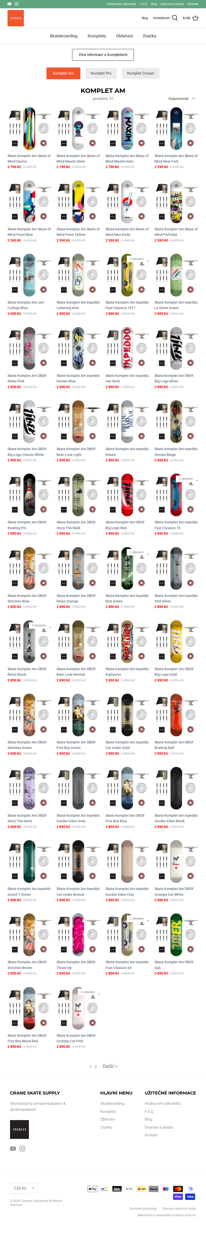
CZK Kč (20, 1188)
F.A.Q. (143, 4)
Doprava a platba (172, 4)
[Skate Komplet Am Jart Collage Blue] (30, 275)
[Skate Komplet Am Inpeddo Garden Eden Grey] (78, 788)
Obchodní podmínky (143, 1208)
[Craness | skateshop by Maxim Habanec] (16, 18)
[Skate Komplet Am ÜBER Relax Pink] (30, 348)
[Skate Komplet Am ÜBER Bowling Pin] (30, 495)
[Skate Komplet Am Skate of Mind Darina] (30, 129)
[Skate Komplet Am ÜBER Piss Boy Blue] (127, 788)
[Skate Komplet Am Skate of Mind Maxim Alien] (78, 129)
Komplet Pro (101, 73)
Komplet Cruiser (140, 73)
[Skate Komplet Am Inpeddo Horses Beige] (176, 422)
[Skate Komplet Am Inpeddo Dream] (127, 422)
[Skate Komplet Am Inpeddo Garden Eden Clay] (127, 861)
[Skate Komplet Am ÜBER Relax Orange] (78, 568)
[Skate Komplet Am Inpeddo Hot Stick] (127, 348)
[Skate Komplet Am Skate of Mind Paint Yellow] (78, 202)
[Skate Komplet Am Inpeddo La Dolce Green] (176, 275)
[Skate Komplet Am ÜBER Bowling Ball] (176, 715)
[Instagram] (16, 4)
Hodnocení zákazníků (121, 4)
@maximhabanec (48, 1103)
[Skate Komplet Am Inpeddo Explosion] (127, 642)
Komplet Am (63, 73)
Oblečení (124, 35)
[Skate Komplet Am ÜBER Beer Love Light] (78, 422)
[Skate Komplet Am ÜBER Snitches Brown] (30, 935)
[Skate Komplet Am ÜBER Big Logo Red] (127, 495)
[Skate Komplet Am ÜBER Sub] (176, 935)
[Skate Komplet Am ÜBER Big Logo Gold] (176, 642)
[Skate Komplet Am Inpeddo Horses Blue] (78, 348)
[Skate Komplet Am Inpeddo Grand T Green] (30, 861)
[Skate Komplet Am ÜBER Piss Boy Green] (78, 715)
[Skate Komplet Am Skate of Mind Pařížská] (176, 202)
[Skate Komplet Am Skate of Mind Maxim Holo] (127, 129)
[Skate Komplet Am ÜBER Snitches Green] (30, 715)
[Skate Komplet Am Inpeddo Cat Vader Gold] (127, 715)
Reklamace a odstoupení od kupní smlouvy (167, 1215)
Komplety (97, 35)
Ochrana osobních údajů (179, 1208)
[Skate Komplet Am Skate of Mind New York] (176, 129)
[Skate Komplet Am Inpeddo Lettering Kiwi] (78, 275)
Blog (154, 4)
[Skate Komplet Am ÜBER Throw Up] (78, 935)
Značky (149, 35)
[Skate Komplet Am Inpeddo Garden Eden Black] (176, 788)
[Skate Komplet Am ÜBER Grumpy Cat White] (176, 861)
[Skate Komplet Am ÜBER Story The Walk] (78, 495)
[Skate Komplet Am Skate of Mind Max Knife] (127, 202)
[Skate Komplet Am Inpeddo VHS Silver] (176, 568)
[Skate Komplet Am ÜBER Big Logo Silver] (176, 348)
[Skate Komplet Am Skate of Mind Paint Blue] (30, 202)
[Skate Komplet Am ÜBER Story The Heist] (30, 788)
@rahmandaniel (23, 1109)
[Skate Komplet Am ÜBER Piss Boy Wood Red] (30, 1008)
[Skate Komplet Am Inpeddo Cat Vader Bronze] (78, 861)
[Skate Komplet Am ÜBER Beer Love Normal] (78, 642)
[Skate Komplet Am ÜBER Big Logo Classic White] (30, 422)
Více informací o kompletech (103, 54)
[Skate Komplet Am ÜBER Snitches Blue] (30, 568)
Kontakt (193, 4)
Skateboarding (64, 35)
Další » (110, 1066)
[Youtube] (9, 4)
